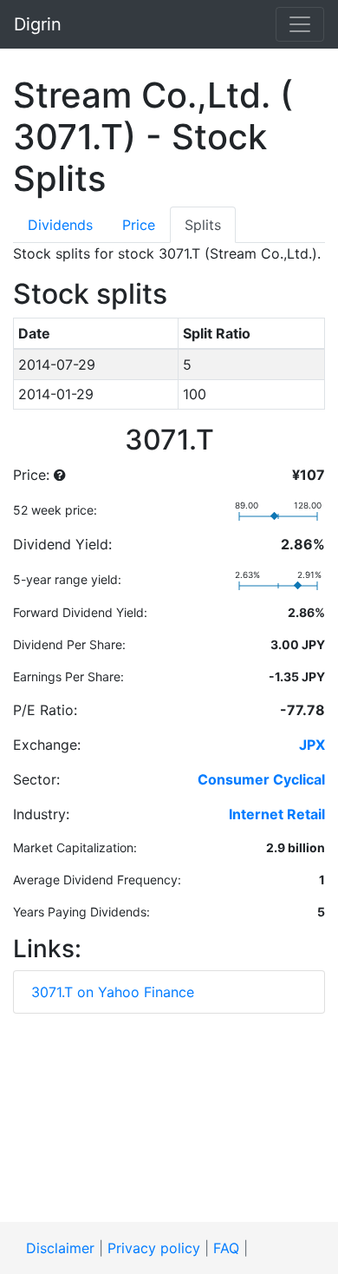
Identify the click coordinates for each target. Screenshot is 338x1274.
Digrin (38, 24)
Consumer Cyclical (261, 779)
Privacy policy (153, 1248)
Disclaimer (60, 1248)
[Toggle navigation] (300, 24)
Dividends (60, 224)
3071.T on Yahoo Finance (112, 992)
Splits (203, 224)
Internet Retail (277, 814)
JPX (312, 744)
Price (138, 224)
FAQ (226, 1248)
